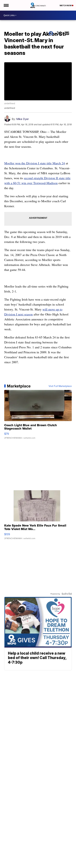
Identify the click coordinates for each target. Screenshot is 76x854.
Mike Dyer (22, 119)
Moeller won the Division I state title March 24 (34, 163)
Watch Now (66, 5)
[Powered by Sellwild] (67, 594)
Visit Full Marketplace (60, 386)
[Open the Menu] (6, 5)
